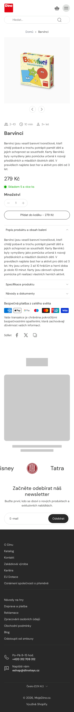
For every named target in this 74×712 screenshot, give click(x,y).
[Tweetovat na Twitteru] (25, 335)
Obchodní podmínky (17, 625)
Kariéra (8, 570)
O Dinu (8, 544)
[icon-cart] (56, 8)
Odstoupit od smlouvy (19, 638)
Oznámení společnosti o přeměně (26, 583)
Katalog (9, 551)
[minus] (8, 203)
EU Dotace (11, 577)
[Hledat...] (59, 20)
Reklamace (11, 613)
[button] (37, 215)
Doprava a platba (15, 606)
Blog (7, 632)
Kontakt (9, 557)
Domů (29, 32)
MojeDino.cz (42, 698)
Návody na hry (14, 600)
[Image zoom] (37, 70)
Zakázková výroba (16, 564)
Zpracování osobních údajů (22, 619)
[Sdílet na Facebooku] (16, 335)
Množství (12, 194)
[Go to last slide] (32, 109)
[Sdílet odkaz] (34, 335)
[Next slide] (41, 109)
